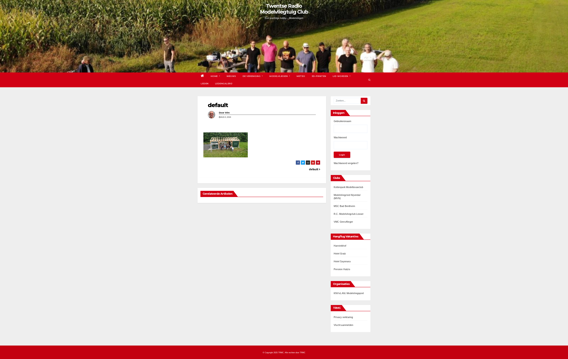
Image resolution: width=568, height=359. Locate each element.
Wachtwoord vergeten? (346, 163)
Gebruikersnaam (342, 121)
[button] (369, 80)
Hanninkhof (340, 246)
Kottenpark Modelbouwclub (348, 187)
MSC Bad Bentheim (344, 206)
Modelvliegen (278, 76)
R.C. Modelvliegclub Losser (348, 214)
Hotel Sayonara (342, 261)
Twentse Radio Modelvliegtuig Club (284, 9)
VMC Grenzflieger (343, 222)
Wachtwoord (340, 137)
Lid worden (341, 76)
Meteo (301, 76)
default (218, 105)
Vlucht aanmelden (343, 325)
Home (214, 76)
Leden (205, 83)
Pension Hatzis (342, 269)
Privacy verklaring (343, 317)
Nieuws (231, 76)
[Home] (202, 76)
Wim (227, 112)
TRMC (302, 352)
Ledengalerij (223, 83)
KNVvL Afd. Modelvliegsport (349, 293)
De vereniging (252, 76)
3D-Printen (319, 76)
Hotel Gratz (340, 253)
